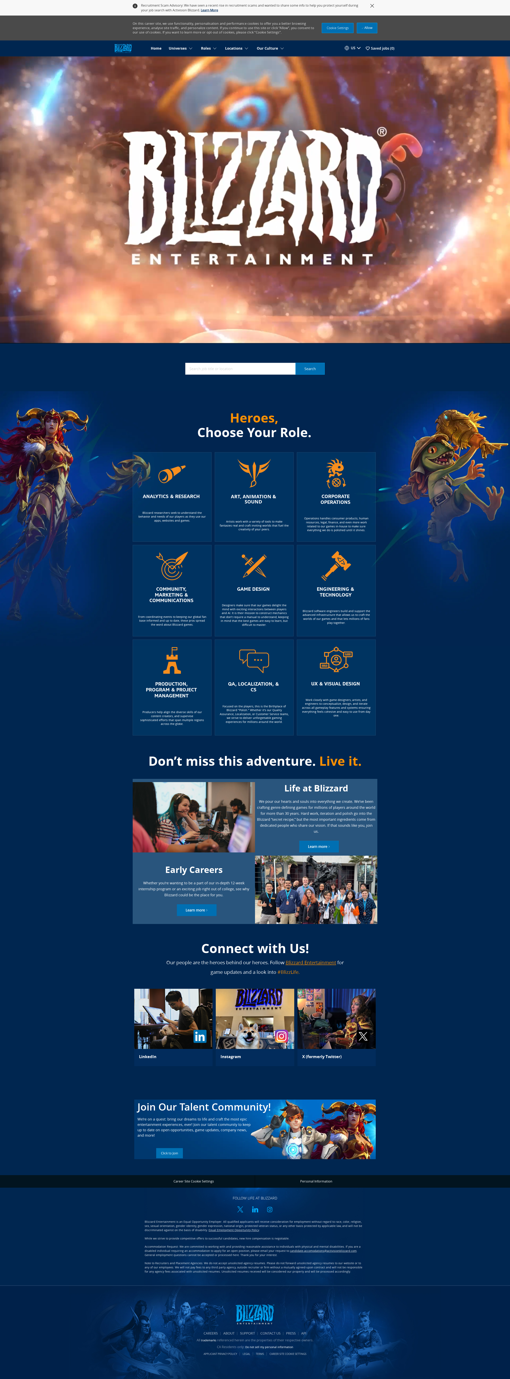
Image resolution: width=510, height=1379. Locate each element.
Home (156, 48)
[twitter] (240, 1210)
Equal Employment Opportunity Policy (234, 1230)
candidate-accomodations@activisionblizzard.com (323, 1251)
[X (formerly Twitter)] (336, 1027)
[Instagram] (255, 1027)
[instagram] (270, 1210)
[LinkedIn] (173, 1027)
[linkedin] (255, 1210)
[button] (338, 28)
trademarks (208, 1340)
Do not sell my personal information (269, 1347)
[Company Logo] (130, 48)
